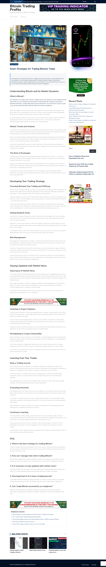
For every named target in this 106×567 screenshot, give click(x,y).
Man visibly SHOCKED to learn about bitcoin (23, 521)
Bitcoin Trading (14, 64)
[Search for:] (87, 2)
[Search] (95, 2)
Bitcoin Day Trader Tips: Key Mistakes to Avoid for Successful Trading (41, 1)
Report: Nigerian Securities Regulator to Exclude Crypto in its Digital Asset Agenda (33, 514)
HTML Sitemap (14, 17)
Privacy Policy (85, 565)
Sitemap (94, 565)
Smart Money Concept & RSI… (18, 550)
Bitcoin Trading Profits (22, 8)
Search (71, 148)
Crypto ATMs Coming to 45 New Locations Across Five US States (29, 524)
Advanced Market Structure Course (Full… (37, 551)
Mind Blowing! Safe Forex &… (57, 550)
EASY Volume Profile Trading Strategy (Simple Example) (27, 517)
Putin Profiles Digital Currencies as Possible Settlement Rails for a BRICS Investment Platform (36, 519)
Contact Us (23, 17)
